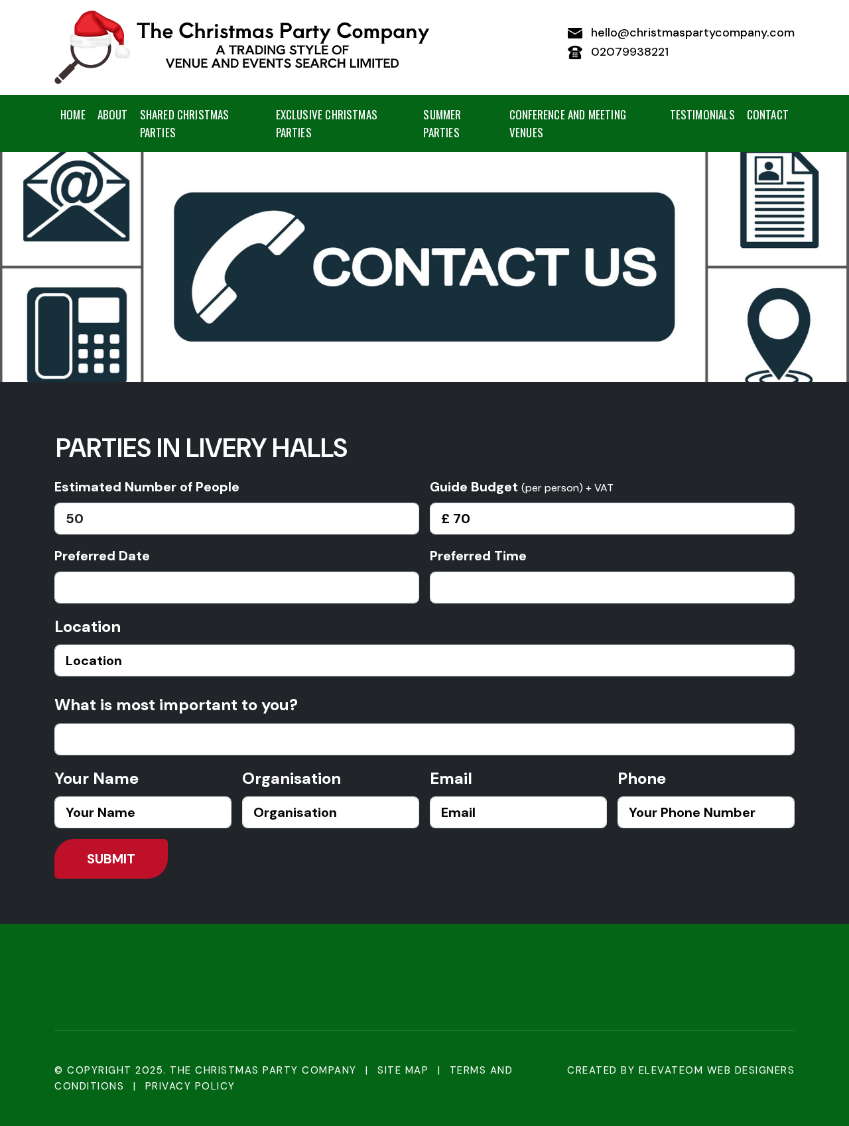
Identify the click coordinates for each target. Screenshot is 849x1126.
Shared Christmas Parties (184, 123)
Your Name (96, 778)
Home (73, 114)
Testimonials (702, 114)
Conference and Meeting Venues (567, 123)
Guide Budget (522, 486)
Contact (768, 114)
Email (451, 778)
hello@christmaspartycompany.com (691, 32)
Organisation (291, 778)
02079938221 (628, 52)
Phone (642, 778)
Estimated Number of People (146, 486)
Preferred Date (102, 555)
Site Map (402, 1070)
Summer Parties (442, 123)
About (113, 114)
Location (87, 626)
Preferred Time (478, 555)
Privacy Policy (190, 1086)
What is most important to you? (176, 704)
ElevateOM (671, 1070)
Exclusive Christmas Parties (326, 123)
